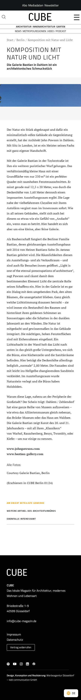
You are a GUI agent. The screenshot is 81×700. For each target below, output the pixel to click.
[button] (8, 664)
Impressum (14, 634)
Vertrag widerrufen (20, 647)
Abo (24, 5)
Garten (60, 26)
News (18, 31)
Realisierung (38, 675)
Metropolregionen (34, 31)
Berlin (20, 40)
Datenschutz (15, 639)
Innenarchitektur (44, 26)
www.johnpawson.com (23, 449)
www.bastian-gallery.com (25, 454)
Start (10, 40)
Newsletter (51, 5)
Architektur (23, 26)
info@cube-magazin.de (21, 621)
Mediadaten (35, 5)
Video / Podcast (56, 31)
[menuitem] (25, 5)
